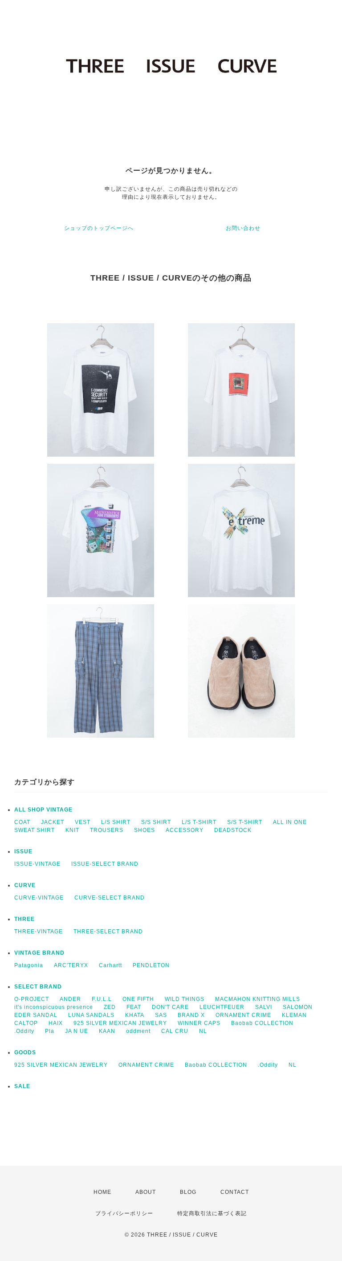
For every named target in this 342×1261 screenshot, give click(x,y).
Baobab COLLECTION (262, 1023)
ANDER (70, 999)
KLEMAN (294, 1015)
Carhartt (110, 965)
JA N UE (76, 1031)
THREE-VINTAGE (38, 931)
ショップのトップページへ (99, 228)
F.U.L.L (102, 999)
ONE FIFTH (138, 999)
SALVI (263, 1007)
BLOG (188, 1192)
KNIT (72, 830)
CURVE (25, 885)
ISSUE (23, 851)
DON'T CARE (170, 1007)
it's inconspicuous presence (53, 1007)
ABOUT (145, 1192)
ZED (110, 1007)
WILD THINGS (184, 999)
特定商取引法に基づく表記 (212, 1213)
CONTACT (234, 1192)
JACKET (52, 822)
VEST (82, 822)
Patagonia (28, 965)
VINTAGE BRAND (39, 953)
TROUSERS (106, 830)
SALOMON (298, 1007)
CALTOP (26, 1023)
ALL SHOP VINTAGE (43, 810)
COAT (22, 822)
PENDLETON (151, 965)
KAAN (107, 1031)
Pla (49, 1031)
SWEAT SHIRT (34, 830)
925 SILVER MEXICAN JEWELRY (120, 1023)
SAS (161, 1015)
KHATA (134, 1015)
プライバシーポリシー (124, 1213)
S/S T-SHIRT (244, 822)
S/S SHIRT (156, 822)
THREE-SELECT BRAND (108, 931)
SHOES (144, 830)
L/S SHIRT (115, 822)
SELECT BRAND (38, 987)
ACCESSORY (185, 830)
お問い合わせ (243, 228)
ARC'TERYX (71, 965)
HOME (102, 1192)
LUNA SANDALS (91, 1015)
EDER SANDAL (35, 1015)
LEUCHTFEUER (222, 1007)
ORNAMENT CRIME (243, 1015)
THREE (24, 919)
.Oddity (24, 1031)
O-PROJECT (31, 999)
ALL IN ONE (290, 822)
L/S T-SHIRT (199, 822)
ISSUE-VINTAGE (37, 864)
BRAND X (191, 1015)
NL (203, 1031)
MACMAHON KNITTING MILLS (257, 999)
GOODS (25, 1052)
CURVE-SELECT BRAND (109, 898)
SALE (22, 1086)
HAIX (56, 1023)
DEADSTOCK (233, 830)
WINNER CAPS (199, 1023)
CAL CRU (174, 1031)
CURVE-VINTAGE (39, 898)
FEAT (133, 1007)
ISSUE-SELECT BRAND (104, 864)
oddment (138, 1031)
